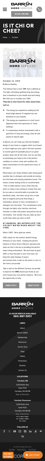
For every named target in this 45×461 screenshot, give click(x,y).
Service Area (22, 347)
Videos (22, 356)
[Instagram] (20, 431)
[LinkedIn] (30, 431)
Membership (22, 337)
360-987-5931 (22, 316)
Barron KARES (22, 333)
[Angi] (35, 431)
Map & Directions (22, 394)
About (22, 328)
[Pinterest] (25, 431)
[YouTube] (14, 431)
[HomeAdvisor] (40, 431)
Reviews (22, 365)
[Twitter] (9, 431)
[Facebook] (4, 431)
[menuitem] (12, 449)
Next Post (33, 285)
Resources (23, 342)
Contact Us (22, 370)
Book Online (22, 14)
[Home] (21, 5)
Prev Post (11, 285)
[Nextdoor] (22, 436)
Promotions (22, 361)
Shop (22, 351)
